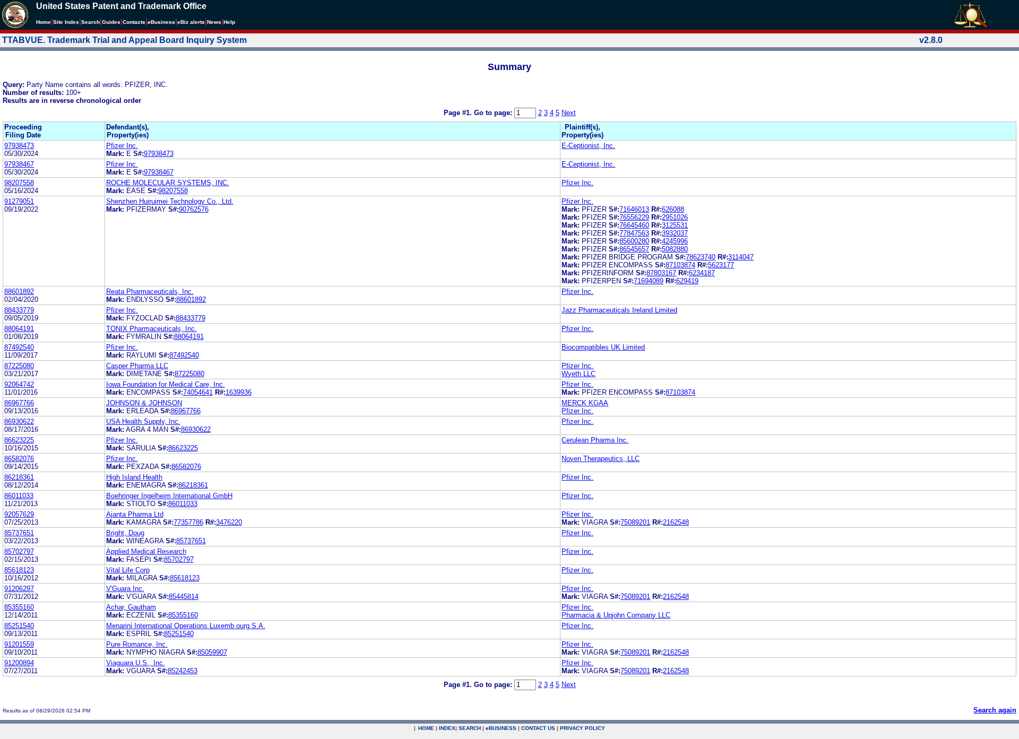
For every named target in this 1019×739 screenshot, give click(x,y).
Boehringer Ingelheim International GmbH (169, 496)
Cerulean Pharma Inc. (595, 440)
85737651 (19, 533)
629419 (687, 281)
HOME (426, 728)
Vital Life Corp (128, 570)
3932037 (675, 233)
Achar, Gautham (131, 607)
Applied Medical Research (146, 551)
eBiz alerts (191, 22)
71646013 (634, 209)
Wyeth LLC (578, 374)
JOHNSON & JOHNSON (144, 403)
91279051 (19, 201)
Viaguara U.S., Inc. (135, 663)
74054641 (198, 392)
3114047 (741, 257)
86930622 (19, 421)
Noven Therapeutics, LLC (601, 459)
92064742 (19, 384)
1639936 (239, 392)
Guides (111, 22)
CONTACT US (538, 728)
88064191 (19, 329)
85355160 (19, 607)
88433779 (19, 310)
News (214, 22)
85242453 (182, 671)
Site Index (66, 22)
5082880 (675, 249)
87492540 (19, 347)
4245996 (675, 241)
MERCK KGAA (585, 403)
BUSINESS (501, 728)
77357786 (188, 522)
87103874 (680, 265)
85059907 (212, 652)
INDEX (447, 728)
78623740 (700, 257)
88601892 (19, 291)
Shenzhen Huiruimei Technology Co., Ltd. (170, 201)
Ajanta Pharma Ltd (134, 514)
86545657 (634, 249)
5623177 (721, 265)
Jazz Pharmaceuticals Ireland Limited (619, 310)
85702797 (19, 551)
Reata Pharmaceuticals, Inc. (150, 291)
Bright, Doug (125, 533)
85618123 (19, 570)
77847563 (634, 233)
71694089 (648, 281)
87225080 (19, 366)
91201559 (19, 644)
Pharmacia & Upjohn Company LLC (616, 615)
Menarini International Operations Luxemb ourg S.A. (185, 626)
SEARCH (470, 728)
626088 (673, 209)
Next (569, 113)
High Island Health (134, 477)
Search (90, 22)
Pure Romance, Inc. (137, 644)
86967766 (19, 403)
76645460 (634, 225)
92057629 (19, 514)
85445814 (183, 597)
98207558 (19, 183)
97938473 (19, 146)
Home (43, 22)
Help (229, 22)
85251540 (19, 626)
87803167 (661, 273)
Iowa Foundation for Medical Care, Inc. (165, 384)
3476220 (229, 522)
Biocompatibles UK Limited (603, 347)
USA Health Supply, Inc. (143, 421)
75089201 (635, 522)
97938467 (19, 164)
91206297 (19, 589)
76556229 (634, 217)
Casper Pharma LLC (137, 366)
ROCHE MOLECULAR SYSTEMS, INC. (167, 183)
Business (161, 22)
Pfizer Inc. (122, 146)
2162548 (676, 522)
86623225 (19, 440)
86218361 (19, 477)
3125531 (675, 225)
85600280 (634, 241)
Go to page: (494, 113)
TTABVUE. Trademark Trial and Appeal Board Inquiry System (124, 40)
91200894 (19, 663)
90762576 (194, 209)
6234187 (702, 273)
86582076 (19, 459)
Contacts (134, 22)
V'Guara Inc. (125, 589)
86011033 (18, 496)
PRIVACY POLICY (582, 728)
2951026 (675, 217)
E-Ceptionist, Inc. (588, 146)
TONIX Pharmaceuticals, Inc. (151, 329)
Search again (994, 710)
